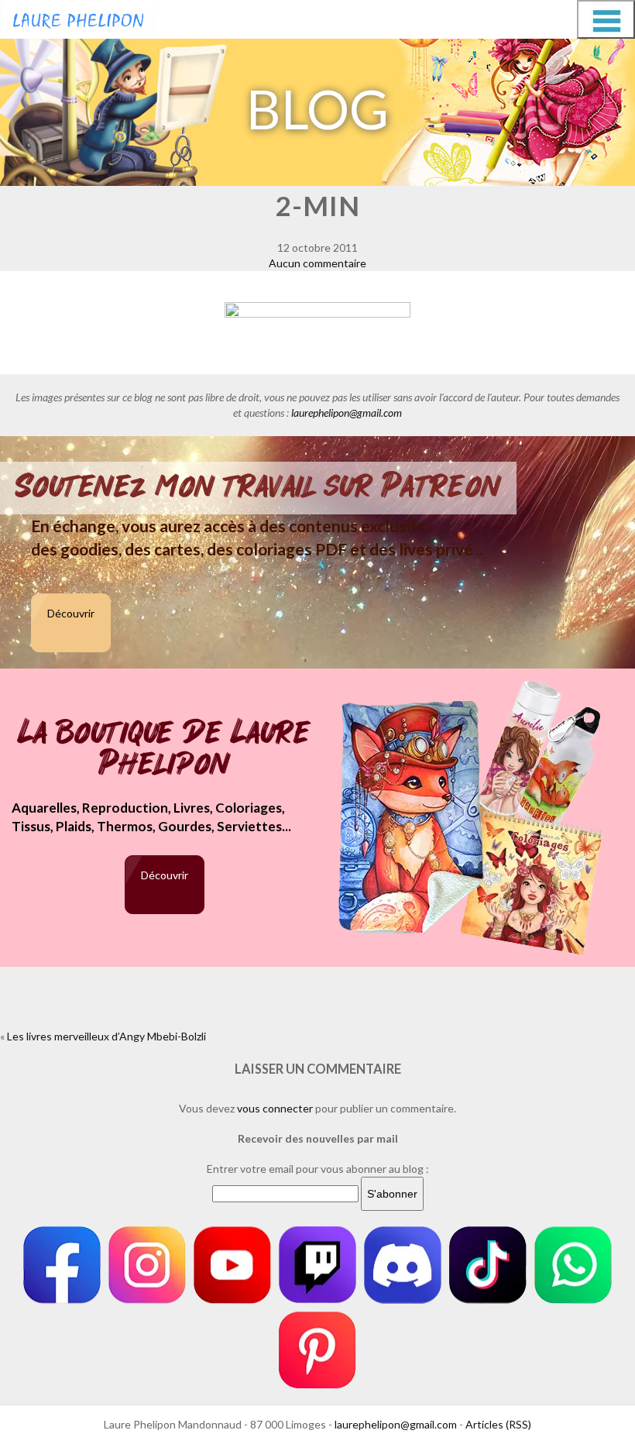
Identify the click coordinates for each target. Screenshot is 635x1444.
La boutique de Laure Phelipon (165, 749)
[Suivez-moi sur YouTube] (232, 1265)
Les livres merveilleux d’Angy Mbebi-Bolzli (106, 1036)
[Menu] (606, 19)
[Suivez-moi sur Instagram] (147, 1265)
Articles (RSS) (498, 1424)
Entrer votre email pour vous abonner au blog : (318, 1168)
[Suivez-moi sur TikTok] (488, 1265)
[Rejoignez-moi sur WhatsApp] (573, 1265)
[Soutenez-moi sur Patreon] (317, 1350)
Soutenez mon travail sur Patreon (258, 486)
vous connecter (275, 1108)
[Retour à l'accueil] (78, 17)
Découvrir (70, 613)
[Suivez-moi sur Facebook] (62, 1265)
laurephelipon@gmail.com (346, 412)
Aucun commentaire (317, 263)
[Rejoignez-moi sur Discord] (402, 1265)
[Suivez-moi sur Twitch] (317, 1265)
